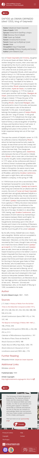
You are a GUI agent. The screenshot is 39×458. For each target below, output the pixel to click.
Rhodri (16, 86)
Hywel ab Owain (18, 89)
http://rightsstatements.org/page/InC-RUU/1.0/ (17, 379)
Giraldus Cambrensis (28, 173)
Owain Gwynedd (13, 58)
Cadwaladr (31, 229)
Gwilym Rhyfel (30, 112)
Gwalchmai (31, 152)
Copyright (5, 436)
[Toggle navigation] (35, 4)
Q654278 (12, 368)
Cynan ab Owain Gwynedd (26, 191)
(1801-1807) (18, 323)
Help (21, 433)
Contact (22, 436)
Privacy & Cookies (7, 433)
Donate (21, 424)
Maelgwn (27, 103)
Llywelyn (13, 200)
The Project (5, 439)
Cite (6, 13)
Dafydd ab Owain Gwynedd (24, 360)
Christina (25, 58)
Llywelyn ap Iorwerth (29, 186)
